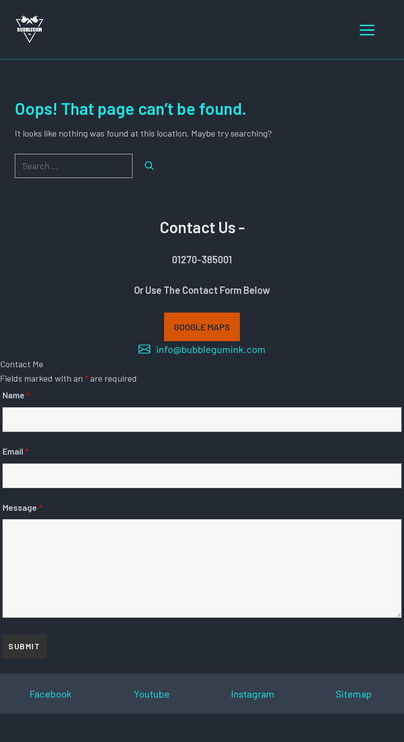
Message (22, 507)
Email (15, 451)
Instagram (252, 694)
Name (16, 394)
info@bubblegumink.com (211, 349)
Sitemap (353, 694)
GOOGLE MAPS (202, 326)
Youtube (151, 694)
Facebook (50, 694)
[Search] (149, 166)
